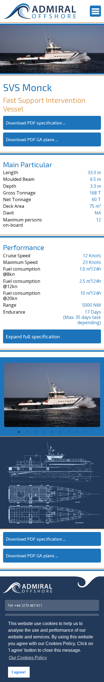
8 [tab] (77, 432)
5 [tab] (52, 432)
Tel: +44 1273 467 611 (25, 605)
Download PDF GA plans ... (32, 139)
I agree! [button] (19, 672)
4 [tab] (44, 432)
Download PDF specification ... (36, 122)
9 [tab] (85, 432)
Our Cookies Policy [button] (28, 657)
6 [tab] (60, 432)
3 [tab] (35, 432)
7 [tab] (69, 432)
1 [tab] (19, 432)
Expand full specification (33, 336)
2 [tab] (27, 432)
